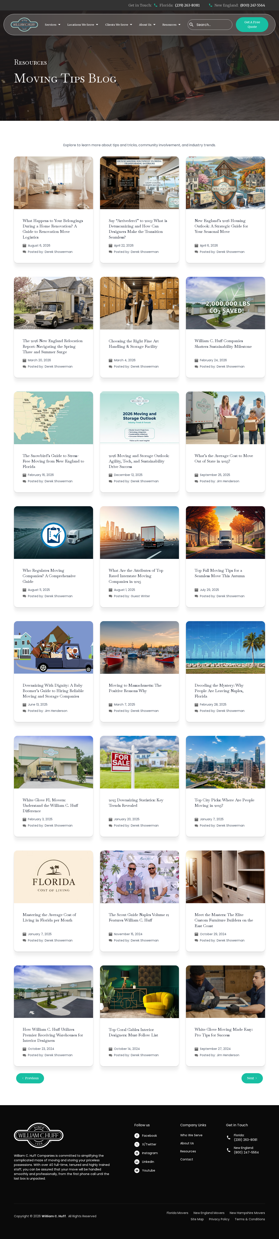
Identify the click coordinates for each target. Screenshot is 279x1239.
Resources (188, 1151)
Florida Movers (177, 1213)
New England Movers (209, 1213)
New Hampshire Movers (247, 1213)
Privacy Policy (219, 1219)
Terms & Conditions (250, 1219)
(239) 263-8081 (187, 5)
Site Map (197, 1219)
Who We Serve (191, 1135)
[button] (52, 24)
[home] (24, 25)
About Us (187, 1143)
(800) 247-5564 (252, 5)
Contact (186, 1159)
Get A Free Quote (252, 24)
